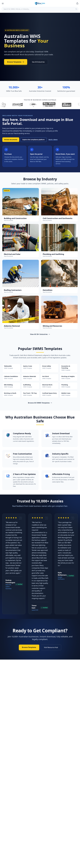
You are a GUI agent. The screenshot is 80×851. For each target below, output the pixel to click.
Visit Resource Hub (51, 647)
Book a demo (53, 140)
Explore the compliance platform (33, 140)
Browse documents (10, 140)
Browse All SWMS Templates (39, 403)
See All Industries (38, 62)
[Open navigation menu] (3, 3)
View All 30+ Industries (39, 334)
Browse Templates (14, 62)
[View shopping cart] (77, 3)
